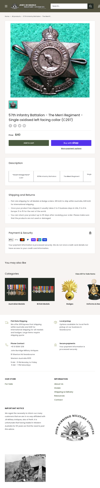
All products (16, 16)
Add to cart (29, 143)
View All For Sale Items (85, 274)
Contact (58, 399)
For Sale (9, 384)
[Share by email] (24, 125)
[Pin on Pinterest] (15, 125)
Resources (59, 395)
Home (7, 16)
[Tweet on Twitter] (19, 125)
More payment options (71, 148)
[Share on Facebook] (10, 125)
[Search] (90, 6)
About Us (58, 384)
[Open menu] (6, 6)
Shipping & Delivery (63, 391)
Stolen (57, 388)
